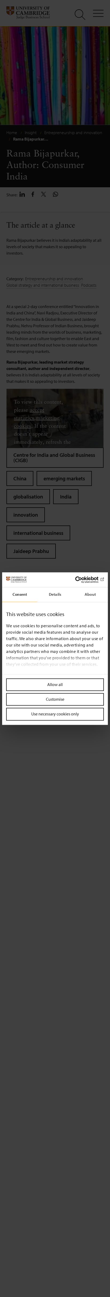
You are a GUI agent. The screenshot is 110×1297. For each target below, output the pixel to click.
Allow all (55, 684)
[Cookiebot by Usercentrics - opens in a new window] (80, 579)
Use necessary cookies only (55, 714)
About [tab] (90, 594)
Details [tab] (55, 594)
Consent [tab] (20, 594)
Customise (55, 699)
